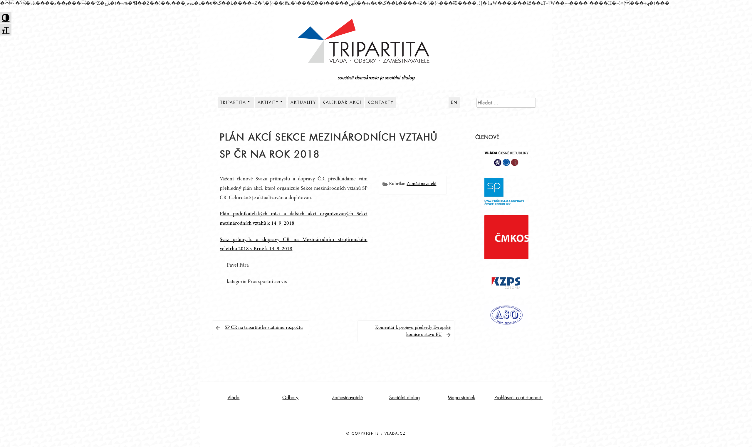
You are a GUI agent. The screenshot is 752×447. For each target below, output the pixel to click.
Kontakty (380, 102)
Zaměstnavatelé (421, 184)
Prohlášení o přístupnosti (518, 397)
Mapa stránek (461, 397)
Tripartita (233, 102)
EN (454, 102)
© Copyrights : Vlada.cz (376, 433)
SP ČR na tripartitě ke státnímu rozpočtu (264, 327)
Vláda (233, 397)
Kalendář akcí (342, 102)
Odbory (290, 397)
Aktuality (303, 102)
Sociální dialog (404, 397)
